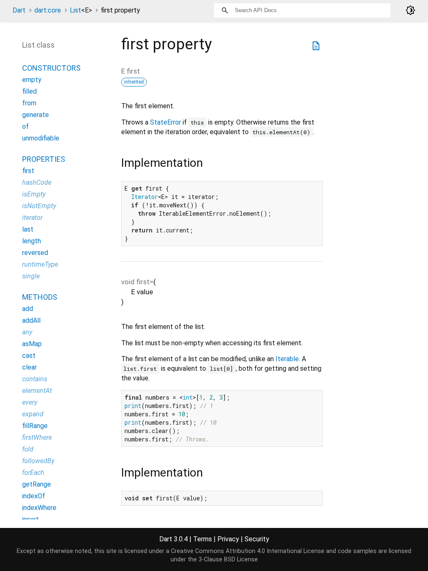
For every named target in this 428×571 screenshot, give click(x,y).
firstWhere (37, 437)
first (28, 171)
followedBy (38, 461)
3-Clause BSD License (228, 559)
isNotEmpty (39, 206)
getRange (36, 484)
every (29, 402)
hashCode (36, 182)
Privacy (228, 539)
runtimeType (40, 264)
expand (32, 414)
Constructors (51, 68)
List (81, 10)
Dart (19, 10)
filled (29, 91)
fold (27, 449)
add (27, 309)
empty (31, 80)
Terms (202, 539)
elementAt (37, 391)
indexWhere (39, 508)
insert (30, 519)
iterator (32, 218)
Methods (39, 297)
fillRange (35, 426)
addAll (31, 320)
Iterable (287, 359)
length (31, 241)
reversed (35, 253)
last (27, 229)
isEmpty (34, 194)
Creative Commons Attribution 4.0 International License (247, 551)
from (29, 103)
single (31, 276)
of (25, 126)
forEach (33, 473)
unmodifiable (40, 138)
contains (34, 379)
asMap (32, 344)
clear (29, 367)
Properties (43, 159)
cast (29, 355)
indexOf (33, 496)
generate (35, 115)
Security (257, 539)
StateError (165, 122)
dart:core (47, 10)
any (27, 332)
